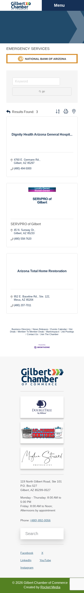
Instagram (26, 567)
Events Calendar (58, 329)
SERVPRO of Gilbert (26, 224)
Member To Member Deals (31, 331)
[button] (8, 112)
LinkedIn (25, 560)
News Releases (40, 329)
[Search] (59, 533)
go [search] (43, 91)
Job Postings (67, 331)
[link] (42, 407)
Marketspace (52, 331)
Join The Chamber (49, 334)
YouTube (45, 560)
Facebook (26, 553)
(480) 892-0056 (40, 520)
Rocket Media (50, 587)
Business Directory (21, 329)
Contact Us (32, 334)
